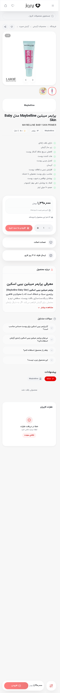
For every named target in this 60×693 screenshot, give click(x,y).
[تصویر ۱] (52, 91)
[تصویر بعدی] (26, 80)
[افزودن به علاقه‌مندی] (12, 27)
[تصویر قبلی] (32, 80)
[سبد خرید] (5, 5)
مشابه (49, 378)
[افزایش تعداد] (37, 228)
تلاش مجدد (29, 435)
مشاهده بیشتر (47, 307)
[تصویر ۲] (43, 91)
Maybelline (33, 378)
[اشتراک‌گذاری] (5, 27)
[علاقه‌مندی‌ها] (13, 5)
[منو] (53, 5)
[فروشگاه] (33, 5)
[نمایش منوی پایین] (51, 686)
